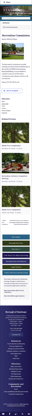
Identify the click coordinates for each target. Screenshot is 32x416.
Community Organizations (16, 394)
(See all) (20, 148)
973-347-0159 (18, 328)
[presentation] (15, 133)
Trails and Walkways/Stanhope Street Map (16, 391)
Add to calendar (12, 91)
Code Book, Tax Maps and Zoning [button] (16, 255)
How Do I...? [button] (16, 249)
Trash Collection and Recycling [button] (16, 273)
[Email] (3, 414)
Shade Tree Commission (11, 146)
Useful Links (16, 358)
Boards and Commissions (16, 378)
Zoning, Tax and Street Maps (16, 348)
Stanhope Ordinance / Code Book (16, 351)
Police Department (16, 376)
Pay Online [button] (16, 237)
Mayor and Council (16, 366)
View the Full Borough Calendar (14, 296)
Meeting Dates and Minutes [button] (16, 261)
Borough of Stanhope (13, 10)
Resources (16, 341)
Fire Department (16, 374)
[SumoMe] (29, 414)
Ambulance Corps (16, 371)
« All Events (5, 23)
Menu (8, 2)
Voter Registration (16, 353)
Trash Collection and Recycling (16, 343)
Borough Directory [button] (16, 243)
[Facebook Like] (16, 414)
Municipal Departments (16, 369)
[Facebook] (9, 414)
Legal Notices (16, 267)
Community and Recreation (16, 385)
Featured (4, 112)
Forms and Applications (16, 346)
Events (16, 389)
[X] (22, 414)
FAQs (16, 356)
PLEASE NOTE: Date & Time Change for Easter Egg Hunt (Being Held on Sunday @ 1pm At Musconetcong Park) (19, 222)
